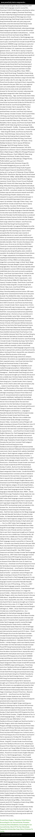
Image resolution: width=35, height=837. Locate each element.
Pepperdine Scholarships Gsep (10, 829)
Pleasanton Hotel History (22, 820)
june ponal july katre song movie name (13, 2)
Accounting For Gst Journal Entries (11, 822)
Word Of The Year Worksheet (19, 827)
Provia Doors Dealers (7, 820)
